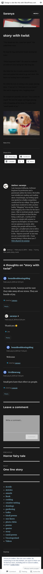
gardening (10, 509)
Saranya (8, 13)
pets (8, 252)
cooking (9, 499)
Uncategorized (12, 538)
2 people (14, 388)
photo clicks (11, 522)
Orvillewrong (14, 372)
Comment (31, 437)
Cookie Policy (14, 565)
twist (17, 252)
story (30, 250)
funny (36, 250)
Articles (9, 490)
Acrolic (9, 487)
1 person (14, 300)
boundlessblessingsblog (19, 278)
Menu (35, 13)
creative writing (13, 503)
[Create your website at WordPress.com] (21, 2)
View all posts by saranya (20, 241)
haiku (8, 512)
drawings (10, 506)
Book (8, 496)
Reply (6, 306)
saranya (10, 250)
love (4, 252)
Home (6, 552)
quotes (9, 528)
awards (9, 493)
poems (9, 525)
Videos (9, 541)
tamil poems (11, 535)
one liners (10, 519)
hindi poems (11, 515)
